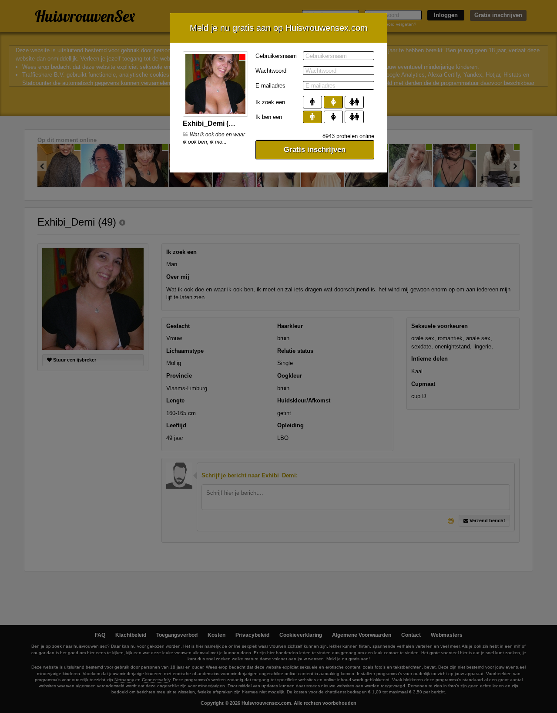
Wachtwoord (270, 71)
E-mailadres (270, 85)
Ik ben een (268, 117)
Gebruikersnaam (276, 56)
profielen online (348, 136)
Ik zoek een (270, 102)
